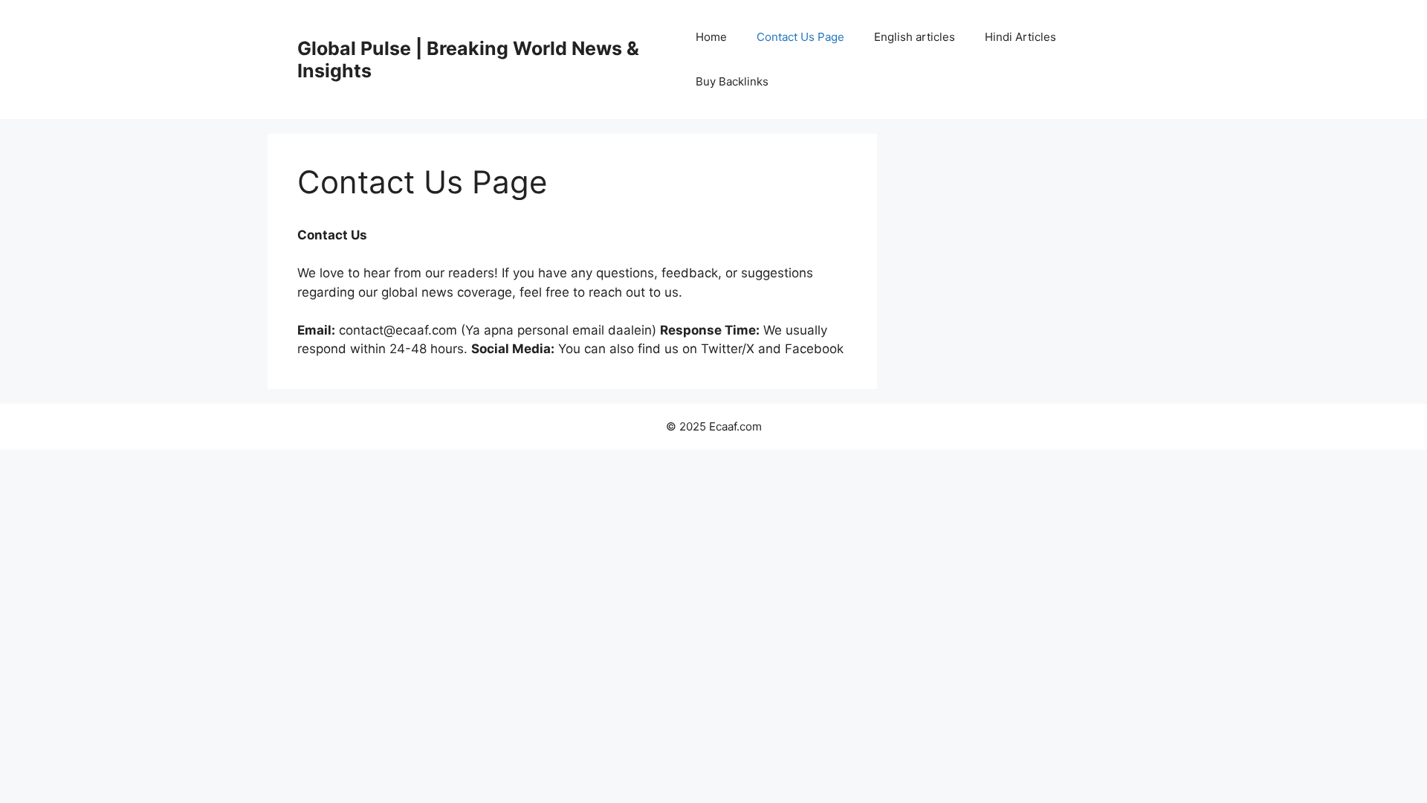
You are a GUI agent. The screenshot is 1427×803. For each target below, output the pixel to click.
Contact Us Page (800, 37)
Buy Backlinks (732, 81)
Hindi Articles (1020, 37)
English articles (914, 37)
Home (711, 37)
